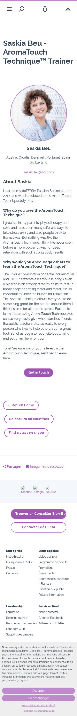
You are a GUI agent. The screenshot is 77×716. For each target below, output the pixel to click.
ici (28, 680)
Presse (10, 567)
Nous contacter (49, 612)
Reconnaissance (16, 617)
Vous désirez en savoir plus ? (38, 705)
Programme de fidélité (53, 562)
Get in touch (38, 372)
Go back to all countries (29, 419)
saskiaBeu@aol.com (38, 172)
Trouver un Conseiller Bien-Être (40, 514)
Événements (47, 573)
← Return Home (21, 405)
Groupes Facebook (51, 617)
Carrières (12, 573)
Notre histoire (14, 556)
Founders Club (15, 629)
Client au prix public (51, 589)
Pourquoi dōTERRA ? (19, 562)
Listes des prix (48, 556)
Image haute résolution (47, 466)
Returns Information (51, 594)
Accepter (38, 690)
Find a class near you (26, 433)
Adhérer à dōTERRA (51, 623)
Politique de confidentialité (39, 711)
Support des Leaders (19, 634)
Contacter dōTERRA (38, 527)
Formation (12, 612)
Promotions (46, 567)
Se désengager (38, 698)
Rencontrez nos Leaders (21, 623)
